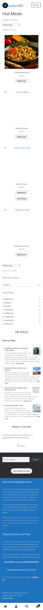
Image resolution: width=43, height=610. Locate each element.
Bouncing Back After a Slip (14, 405)
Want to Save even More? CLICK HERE (21, 570)
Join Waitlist (21, 199)
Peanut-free (9, 310)
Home (5, 606)
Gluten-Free (9, 299)
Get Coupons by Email (21, 471)
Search (35, 459)
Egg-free (8, 302)
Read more (21, 193)
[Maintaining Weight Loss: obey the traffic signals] (37, 351)
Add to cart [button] (21, 81)
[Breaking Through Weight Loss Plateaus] (37, 371)
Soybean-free (9, 317)
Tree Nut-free (9, 320)
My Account (16, 606)
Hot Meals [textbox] (21, 285)
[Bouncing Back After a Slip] (37, 408)
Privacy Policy (7, 598)
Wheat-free (9, 324)
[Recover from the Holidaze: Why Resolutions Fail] (37, 391)
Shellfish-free (9, 313)
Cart (35, 604)
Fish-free (8, 306)
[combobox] (21, 284)
